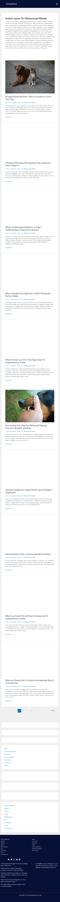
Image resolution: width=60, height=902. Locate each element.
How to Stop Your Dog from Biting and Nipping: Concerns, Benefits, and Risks (26, 426)
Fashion (6, 811)
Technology (7, 822)
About (6, 765)
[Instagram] (14, 859)
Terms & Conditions (10, 751)
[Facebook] (8, 859)
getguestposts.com (35, 895)
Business (6, 808)
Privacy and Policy (9, 757)
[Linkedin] (19, 859)
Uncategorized (8, 828)
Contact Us (7, 763)
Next (53, 710)
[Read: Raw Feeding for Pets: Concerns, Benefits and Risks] (30, 534)
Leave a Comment (10, 102)
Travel (6, 825)
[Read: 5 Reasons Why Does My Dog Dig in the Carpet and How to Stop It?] (30, 143)
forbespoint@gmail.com (11, 775)
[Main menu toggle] (56, 4)
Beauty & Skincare (9, 805)
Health (6, 814)
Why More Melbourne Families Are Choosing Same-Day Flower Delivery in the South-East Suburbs (14, 875)
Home (6, 748)
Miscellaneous (8, 817)
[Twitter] (11, 859)
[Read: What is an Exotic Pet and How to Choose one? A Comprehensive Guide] (30, 596)
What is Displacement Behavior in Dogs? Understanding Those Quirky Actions (23, 228)
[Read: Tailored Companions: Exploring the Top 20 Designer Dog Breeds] (30, 470)
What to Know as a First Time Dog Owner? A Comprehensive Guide (25, 361)
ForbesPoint (11, 4)
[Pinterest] (17, 859)
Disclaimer (7, 754)
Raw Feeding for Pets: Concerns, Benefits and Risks (28, 554)
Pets (19, 102)
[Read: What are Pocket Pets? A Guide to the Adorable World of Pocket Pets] (30, 660)
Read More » (9, 117)
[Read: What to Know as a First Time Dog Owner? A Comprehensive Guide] (30, 340)
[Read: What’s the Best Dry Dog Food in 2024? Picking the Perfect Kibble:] (30, 273)
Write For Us (8, 760)
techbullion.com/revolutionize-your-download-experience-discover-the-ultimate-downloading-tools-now (47, 865)
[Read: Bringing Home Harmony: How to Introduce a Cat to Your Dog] (30, 76)
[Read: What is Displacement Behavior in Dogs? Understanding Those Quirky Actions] (30, 207)
